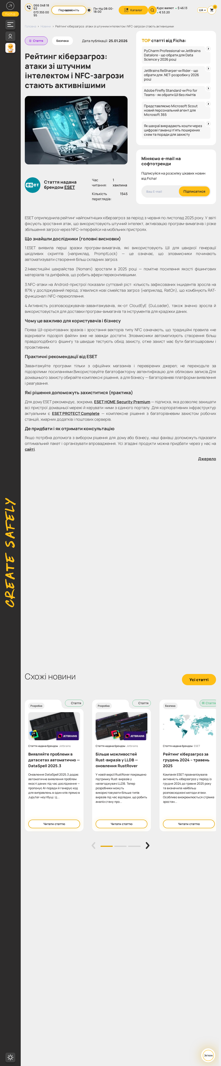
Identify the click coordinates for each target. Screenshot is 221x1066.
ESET (69, 187)
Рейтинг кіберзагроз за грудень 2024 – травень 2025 (186, 759)
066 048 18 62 (41, 7)
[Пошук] (152, 10)
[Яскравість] (10, 1057)
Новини (46, 26)
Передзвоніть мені (68, 10)
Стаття (38, 41)
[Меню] (10, 25)
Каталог (136, 10)
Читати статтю (54, 824)
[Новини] (10, 48)
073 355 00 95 (41, 14)
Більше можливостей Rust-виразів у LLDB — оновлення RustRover (117, 759)
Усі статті (198, 679)
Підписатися (194, 191)
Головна (30, 26)
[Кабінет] (10, 36)
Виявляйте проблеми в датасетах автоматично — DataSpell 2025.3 (54, 759)
